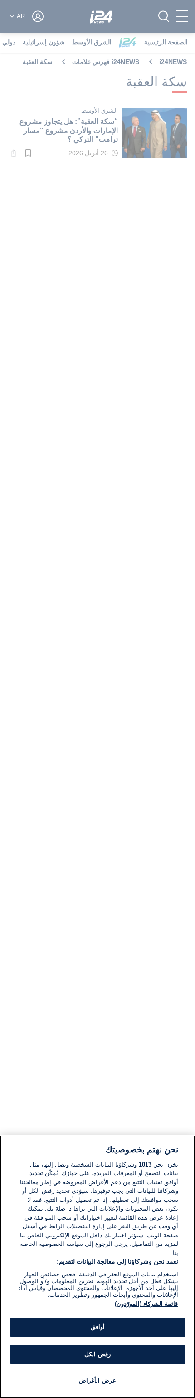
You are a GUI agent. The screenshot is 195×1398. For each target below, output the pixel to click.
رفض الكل (97, 1354)
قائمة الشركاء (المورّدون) (146, 1303)
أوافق (98, 1327)
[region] (97, 1266)
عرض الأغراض (97, 1380)
